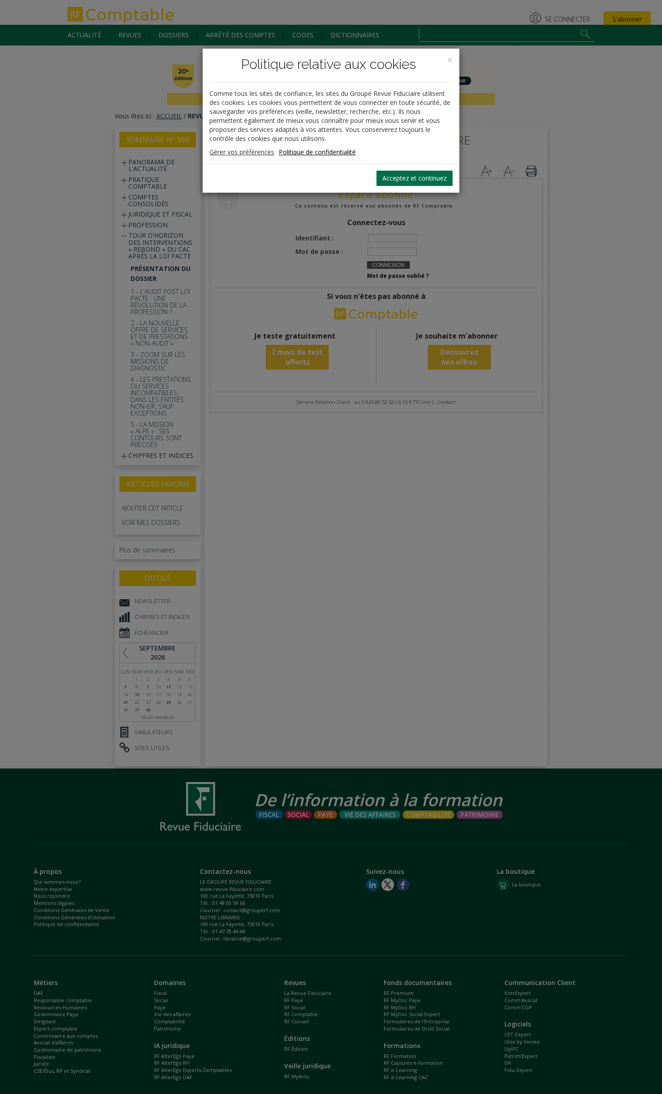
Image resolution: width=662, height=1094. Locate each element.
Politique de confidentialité (317, 152)
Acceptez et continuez (414, 178)
